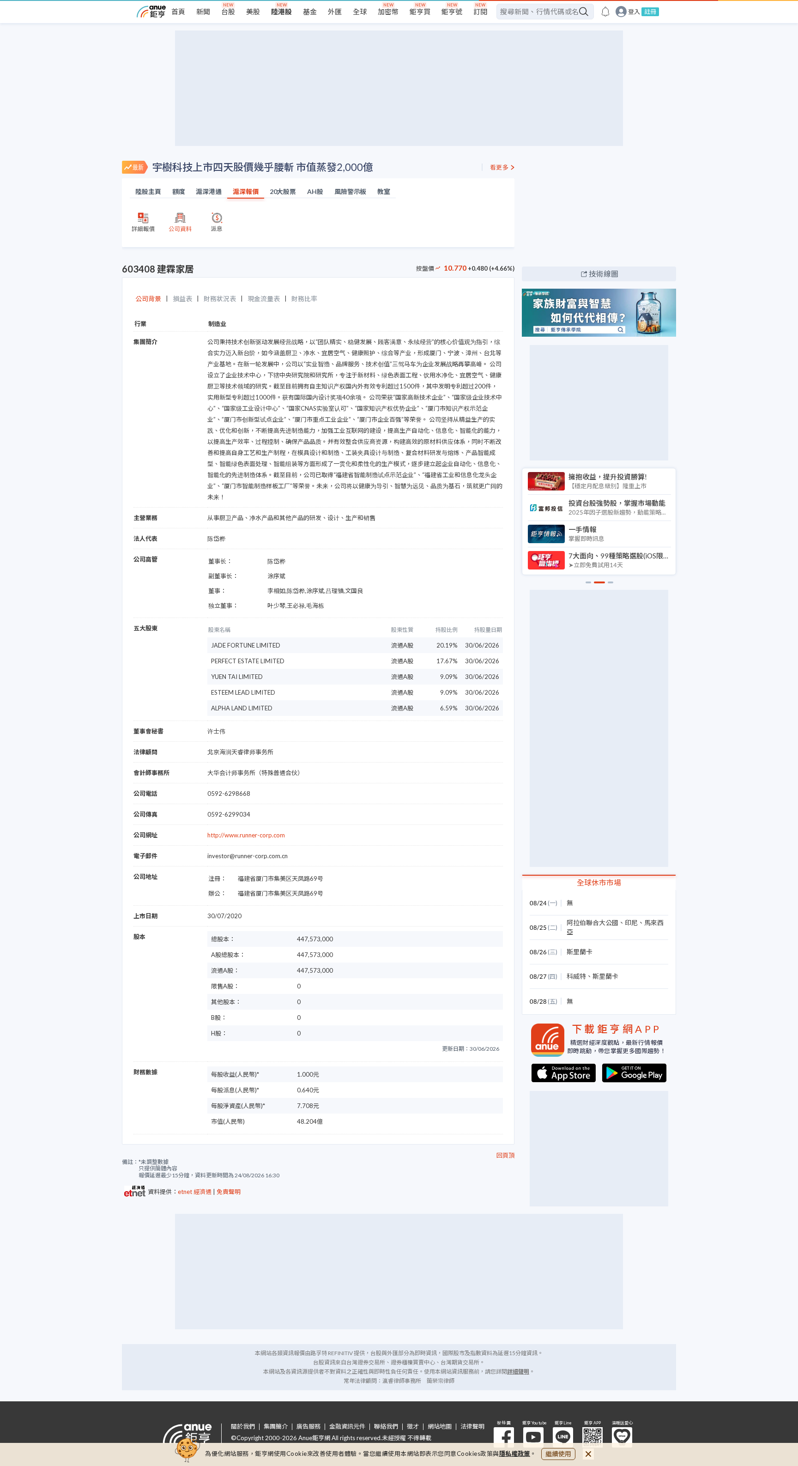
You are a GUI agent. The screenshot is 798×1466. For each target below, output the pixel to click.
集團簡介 (276, 1427)
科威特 (576, 976)
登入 (634, 12)
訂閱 (480, 11)
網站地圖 (440, 1427)
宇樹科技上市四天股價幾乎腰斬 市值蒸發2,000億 (262, 167)
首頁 (178, 11)
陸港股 (281, 11)
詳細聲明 (518, 1371)
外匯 (335, 11)
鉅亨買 (420, 11)
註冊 (650, 11)
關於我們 (243, 1427)
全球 (360, 11)
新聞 (203, 11)
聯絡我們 (386, 1427)
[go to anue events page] (605, 11)
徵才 (413, 1427)
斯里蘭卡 (579, 952)
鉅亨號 (451, 11)
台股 (228, 11)
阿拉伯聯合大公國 (592, 923)
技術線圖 (603, 273)
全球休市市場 (599, 882)
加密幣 (388, 11)
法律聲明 (472, 1427)
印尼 (631, 923)
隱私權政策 (515, 1453)
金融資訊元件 (347, 1427)
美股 (253, 11)
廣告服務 (308, 1427)
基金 (310, 11)
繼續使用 (558, 1454)
